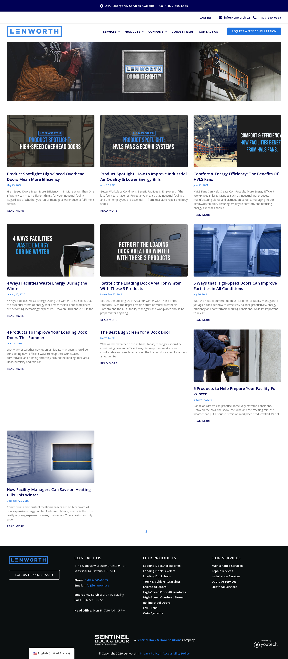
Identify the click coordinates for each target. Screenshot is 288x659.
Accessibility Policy (176, 653)
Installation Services (226, 576)
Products (132, 31)
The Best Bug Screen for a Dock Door (135, 332)
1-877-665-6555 (96, 580)
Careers (205, 17)
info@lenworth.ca (96, 585)
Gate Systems (153, 613)
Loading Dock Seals (157, 576)
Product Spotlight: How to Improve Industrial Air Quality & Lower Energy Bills (143, 176)
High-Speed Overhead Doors (163, 597)
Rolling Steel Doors (156, 602)
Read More (15, 210)
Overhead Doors (155, 587)
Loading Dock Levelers (159, 571)
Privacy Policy (149, 653)
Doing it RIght (183, 31)
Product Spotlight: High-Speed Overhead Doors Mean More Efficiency (46, 176)
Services (109, 31)
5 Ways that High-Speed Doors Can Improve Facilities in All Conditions (235, 285)
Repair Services (222, 571)
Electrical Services (224, 587)
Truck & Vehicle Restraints (162, 581)
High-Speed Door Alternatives (164, 592)
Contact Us (208, 31)
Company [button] (155, 31)
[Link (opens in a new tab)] (112, 639)
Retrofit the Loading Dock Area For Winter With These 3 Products (140, 285)
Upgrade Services (224, 581)
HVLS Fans (150, 608)
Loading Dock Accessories (162, 566)
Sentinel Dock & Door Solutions (159, 640)
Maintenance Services (227, 566)
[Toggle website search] (222, 31)
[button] (51, 653)
